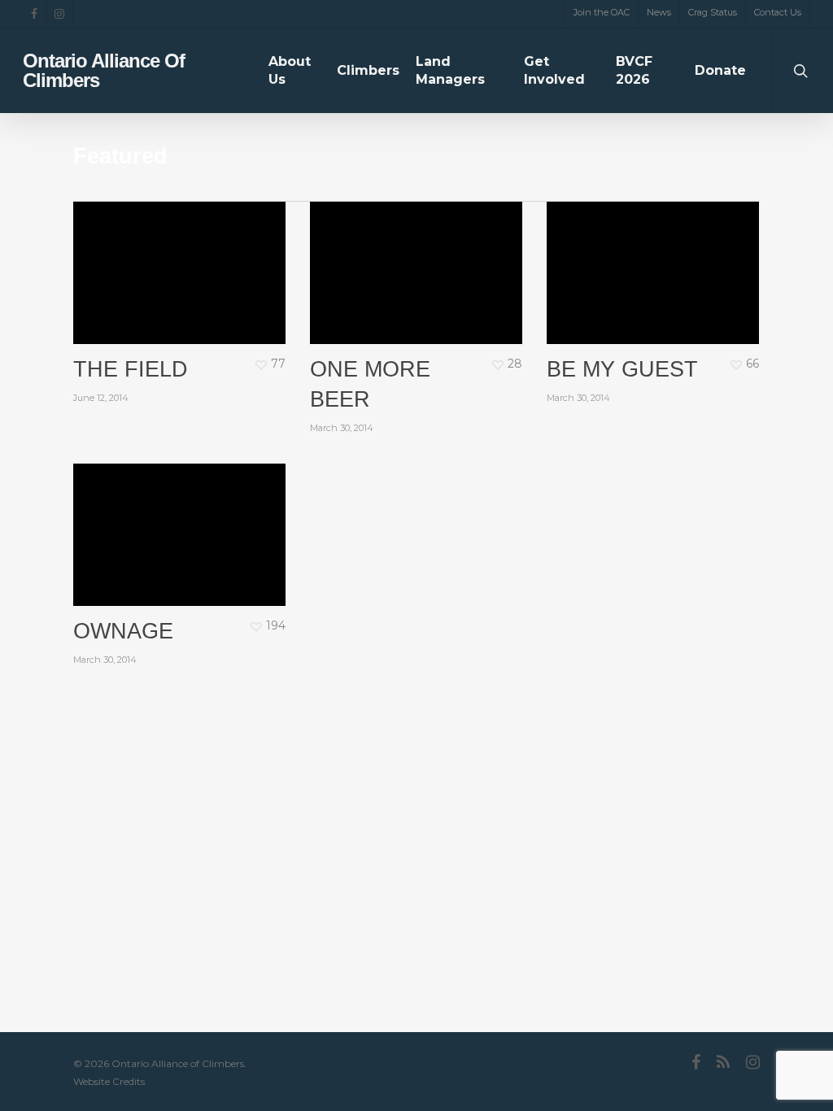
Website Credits (109, 1081)
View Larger (158, 245)
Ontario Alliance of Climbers (104, 70)
